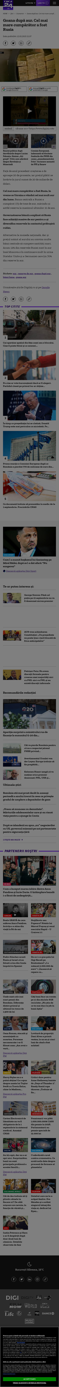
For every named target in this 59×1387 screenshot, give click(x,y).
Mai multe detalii (21, 1342)
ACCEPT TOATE (29, 1379)
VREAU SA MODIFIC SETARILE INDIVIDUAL (29, 1383)
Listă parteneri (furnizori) (9, 1374)
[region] (29, 1357)
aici (20, 1352)
